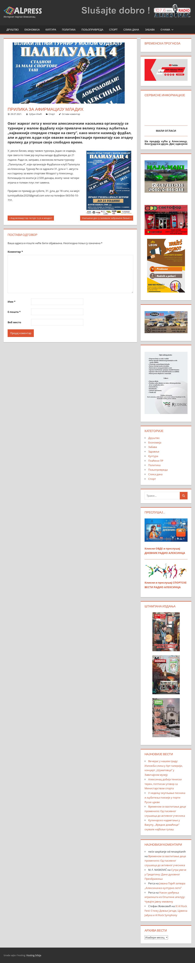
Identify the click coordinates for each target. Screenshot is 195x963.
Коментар (15, 251)
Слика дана (131, 29)
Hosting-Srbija (33, 955)
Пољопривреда (92, 29)
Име (11, 301)
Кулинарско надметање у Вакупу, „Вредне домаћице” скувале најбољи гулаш (162, 824)
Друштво (13, 29)
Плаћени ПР (155, 460)
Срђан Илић (35, 114)
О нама (165, 29)
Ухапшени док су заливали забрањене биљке (106, 218)
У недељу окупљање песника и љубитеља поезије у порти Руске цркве (165, 797)
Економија (32, 29)
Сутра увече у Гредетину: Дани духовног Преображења (165, 874)
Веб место (14, 322)
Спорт (113, 29)
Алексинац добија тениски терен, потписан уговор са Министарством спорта (163, 784)
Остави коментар (71, 114)
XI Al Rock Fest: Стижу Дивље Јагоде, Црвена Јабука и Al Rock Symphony (166, 910)
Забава (150, 29)
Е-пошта (14, 312)
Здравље (153, 451)
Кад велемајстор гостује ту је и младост (31, 218)
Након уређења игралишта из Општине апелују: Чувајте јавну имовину (165, 897)
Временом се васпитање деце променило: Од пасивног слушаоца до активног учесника (165, 811)
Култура (51, 29)
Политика (69, 29)
